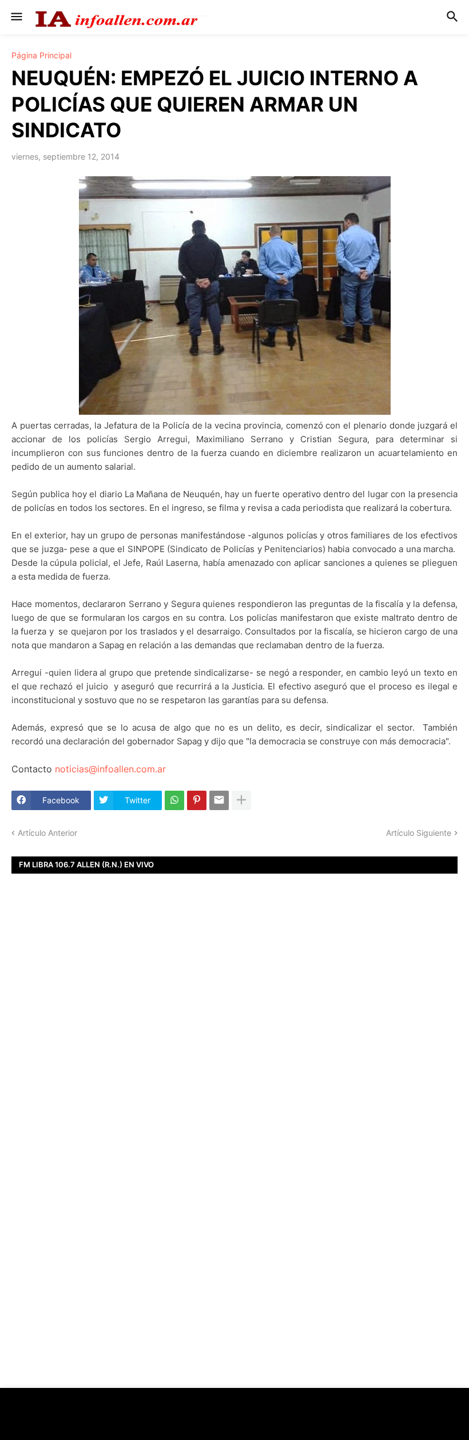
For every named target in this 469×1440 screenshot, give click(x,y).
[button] (15, 17)
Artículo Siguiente (418, 833)
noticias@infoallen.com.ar (110, 769)
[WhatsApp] (174, 800)
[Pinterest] (196, 800)
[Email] (219, 800)
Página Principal (41, 55)
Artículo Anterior (47, 833)
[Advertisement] (234, 1039)
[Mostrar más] (241, 800)
